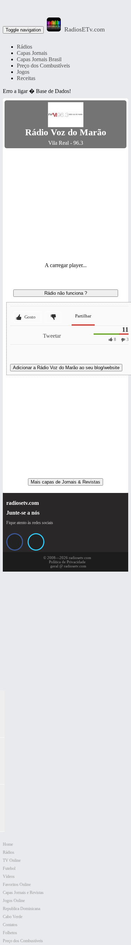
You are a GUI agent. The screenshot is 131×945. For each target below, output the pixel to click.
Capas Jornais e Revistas (23, 892)
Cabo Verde (12, 916)
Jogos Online (14, 900)
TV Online (12, 860)
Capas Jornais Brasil (39, 59)
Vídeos (9, 876)
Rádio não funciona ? (65, 293)
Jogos (23, 72)
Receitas (26, 78)
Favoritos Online (17, 884)
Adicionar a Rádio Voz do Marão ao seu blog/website (66, 367)
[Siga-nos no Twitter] (36, 542)
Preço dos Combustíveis (43, 66)
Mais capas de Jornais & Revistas (65, 482)
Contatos (10, 924)
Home (8, 844)
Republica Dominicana (21, 908)
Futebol (9, 868)
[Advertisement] (65, 202)
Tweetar (52, 336)
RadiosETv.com (84, 29)
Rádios (24, 47)
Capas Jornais (32, 53)
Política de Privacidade (67, 562)
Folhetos (10, 932)
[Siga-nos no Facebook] (14, 542)
